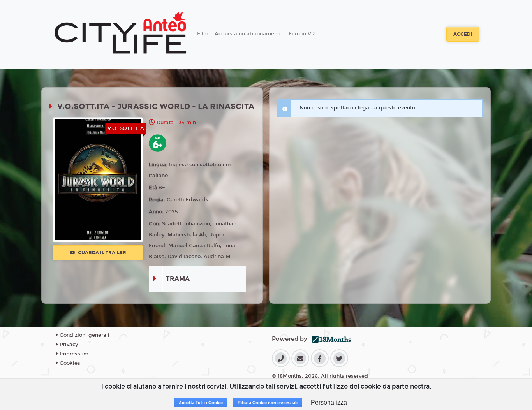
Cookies (69, 363)
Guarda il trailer (101, 252)
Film (202, 34)
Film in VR (302, 34)
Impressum (73, 354)
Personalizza (329, 402)
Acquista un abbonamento (248, 34)
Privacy (68, 344)
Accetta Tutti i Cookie (201, 402)
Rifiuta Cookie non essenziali (268, 402)
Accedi (462, 34)
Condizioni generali (83, 335)
